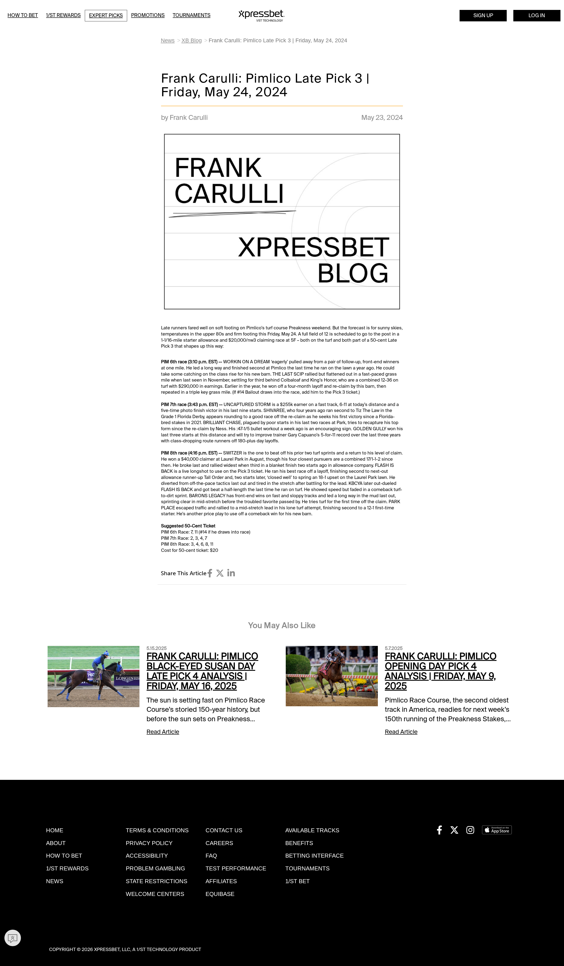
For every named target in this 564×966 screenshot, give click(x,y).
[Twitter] (220, 573)
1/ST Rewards (63, 15)
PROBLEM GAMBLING (155, 868)
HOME (54, 830)
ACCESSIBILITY (147, 855)
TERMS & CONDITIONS (157, 830)
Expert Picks (106, 15)
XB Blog (192, 40)
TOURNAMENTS (307, 868)
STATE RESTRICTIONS (156, 881)
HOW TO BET (64, 855)
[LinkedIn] (231, 573)
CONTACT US (224, 830)
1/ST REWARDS (67, 868)
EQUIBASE (220, 894)
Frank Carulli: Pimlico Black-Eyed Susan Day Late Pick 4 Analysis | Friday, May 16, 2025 (202, 671)
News (168, 40)
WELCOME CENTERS (155, 894)
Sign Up (483, 15)
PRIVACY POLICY (149, 843)
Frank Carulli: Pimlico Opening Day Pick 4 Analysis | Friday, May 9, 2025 (441, 671)
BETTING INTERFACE (314, 855)
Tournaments (191, 15)
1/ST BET (297, 881)
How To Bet (22, 15)
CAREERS (219, 843)
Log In (537, 15)
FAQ (211, 855)
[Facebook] (209, 573)
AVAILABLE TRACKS (312, 830)
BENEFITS (299, 843)
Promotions (148, 15)
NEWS (54, 881)
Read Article (163, 732)
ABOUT (56, 843)
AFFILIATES (221, 881)
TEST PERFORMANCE (236, 868)
